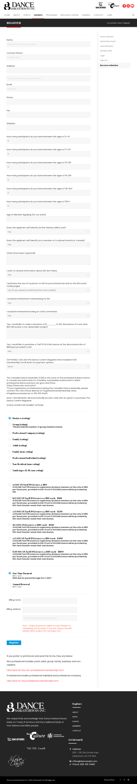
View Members (106, 46)
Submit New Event (108, 41)
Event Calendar (107, 36)
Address (76, 749)
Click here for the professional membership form (32, 680)
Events (76, 721)
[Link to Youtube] (132, 6)
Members (77, 726)
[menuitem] (7, 15)
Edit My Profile (106, 51)
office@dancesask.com (84, 761)
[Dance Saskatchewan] (19, 6)
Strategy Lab (50, 780)
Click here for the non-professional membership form (35, 670)
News (75, 717)
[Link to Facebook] (124, 6)
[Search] (132, 15)
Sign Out (103, 60)
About (75, 712)
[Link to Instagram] (128, 6)
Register (14, 23)
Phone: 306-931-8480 (83, 764)
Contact (77, 730)
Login (102, 55)
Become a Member (109, 65)
